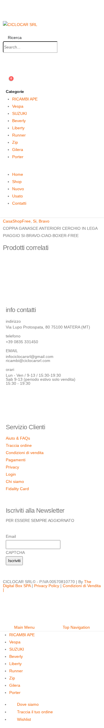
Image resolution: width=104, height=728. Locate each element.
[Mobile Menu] (5, 11)
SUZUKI (19, 113)
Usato (17, 196)
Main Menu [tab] (24, 627)
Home (17, 174)
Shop (17, 181)
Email (11, 536)
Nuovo (18, 188)
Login (11, 474)
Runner (19, 135)
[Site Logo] (20, 24)
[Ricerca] (63, 47)
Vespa (17, 106)
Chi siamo (15, 481)
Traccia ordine (19, 445)
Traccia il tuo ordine (35, 712)
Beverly (19, 120)
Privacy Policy (46, 585)
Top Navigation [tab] (76, 627)
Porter (17, 156)
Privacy (12, 467)
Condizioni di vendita (25, 452)
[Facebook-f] (13, 399)
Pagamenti (15, 460)
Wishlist (24, 719)
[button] (12, 37)
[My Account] (5, 68)
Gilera (17, 149)
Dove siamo (28, 704)
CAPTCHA (15, 552)
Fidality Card (17, 488)
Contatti (19, 203)
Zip (15, 142)
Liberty (18, 128)
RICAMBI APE (25, 99)
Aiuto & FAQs (18, 438)
